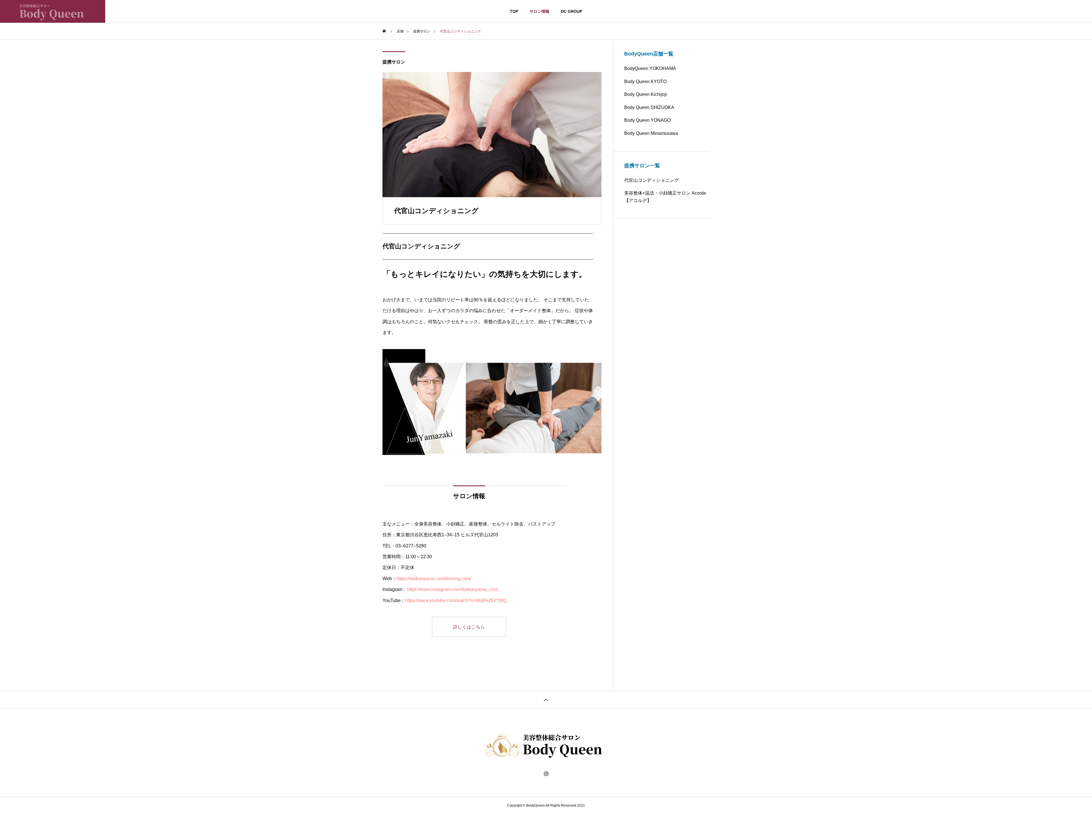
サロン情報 (539, 11)
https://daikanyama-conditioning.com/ (433, 578)
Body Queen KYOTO (645, 81)
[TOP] (546, 699)
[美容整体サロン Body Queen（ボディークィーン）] (52, 11)
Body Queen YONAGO (647, 120)
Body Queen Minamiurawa (651, 133)
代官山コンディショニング (651, 180)
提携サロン (393, 61)
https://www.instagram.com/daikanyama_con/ (452, 589)
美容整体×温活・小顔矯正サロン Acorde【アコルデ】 (665, 197)
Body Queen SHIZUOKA (649, 107)
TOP (514, 11)
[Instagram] (546, 774)
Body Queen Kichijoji (645, 94)
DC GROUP (571, 11)
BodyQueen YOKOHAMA (650, 68)
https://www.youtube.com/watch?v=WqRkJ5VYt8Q (455, 600)
